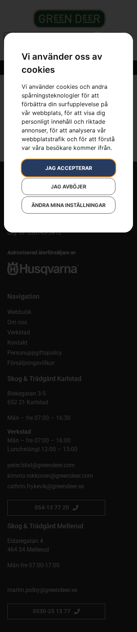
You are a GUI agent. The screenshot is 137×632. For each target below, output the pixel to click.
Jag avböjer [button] (68, 186)
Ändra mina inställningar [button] (68, 205)
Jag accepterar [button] (68, 168)
